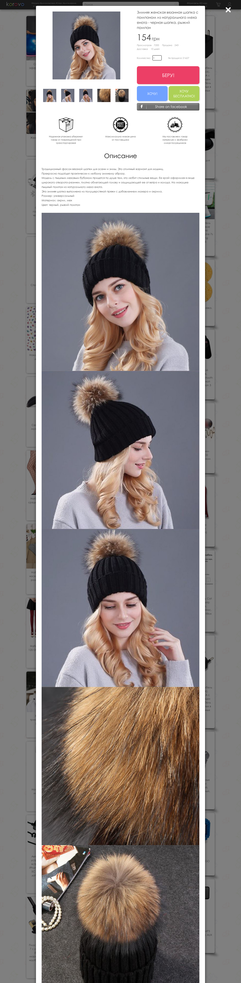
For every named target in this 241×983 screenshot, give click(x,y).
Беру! (168, 75)
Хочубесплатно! (184, 93)
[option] (50, 95)
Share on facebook (171, 107)
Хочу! (152, 93)
